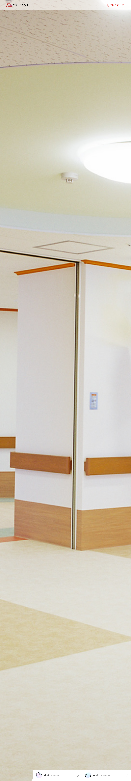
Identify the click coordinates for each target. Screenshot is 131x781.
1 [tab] (11, 775)
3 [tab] (17, 775)
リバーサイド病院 (21, 4)
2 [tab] (14, 775)
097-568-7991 (118, 5)
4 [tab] (20, 775)
